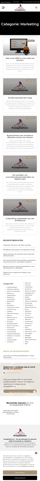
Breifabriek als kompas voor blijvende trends (19, 250)
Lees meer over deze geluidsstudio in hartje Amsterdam (18, 356)
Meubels (28, 299)
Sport (27, 309)
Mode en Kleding (31, 301)
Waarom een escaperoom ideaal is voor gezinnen (17, 273)
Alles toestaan (20, 472)
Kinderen (28, 289)
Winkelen (28, 329)
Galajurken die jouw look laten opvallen (17, 245)
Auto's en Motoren (13, 291)
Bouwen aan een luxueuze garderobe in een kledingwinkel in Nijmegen (18, 267)
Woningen (28, 333)
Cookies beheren (20, 478)
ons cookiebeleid (22, 466)
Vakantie (28, 319)
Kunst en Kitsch (30, 291)
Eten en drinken (13, 325)
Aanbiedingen (12, 287)
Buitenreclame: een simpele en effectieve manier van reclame (20, 136)
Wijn (26, 327)
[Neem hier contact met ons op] (34, 391)
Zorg (26, 341)
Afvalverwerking (13, 289)
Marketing (28, 295)
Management (29, 293)
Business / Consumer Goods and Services (13, 307)
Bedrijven (10, 301)
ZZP (26, 343)
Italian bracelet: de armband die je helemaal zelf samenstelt (18, 255)
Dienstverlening (13, 313)
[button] (36, 453)
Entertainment (12, 323)
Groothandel (11, 332)
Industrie (10, 342)
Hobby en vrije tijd (13, 336)
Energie (10, 321)
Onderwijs (28, 303)
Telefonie (28, 311)
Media (27, 297)
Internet (28, 283)
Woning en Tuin (30, 331)
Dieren (9, 315)
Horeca (9, 338)
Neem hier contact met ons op (19, 392)
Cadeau (9, 311)
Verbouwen (29, 321)
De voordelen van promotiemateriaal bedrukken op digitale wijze (20, 177)
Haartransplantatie (13, 334)
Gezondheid (11, 330)
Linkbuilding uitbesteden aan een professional (20, 219)
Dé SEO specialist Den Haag (20, 98)
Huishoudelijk (12, 340)
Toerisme (28, 313)
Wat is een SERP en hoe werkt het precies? (20, 59)
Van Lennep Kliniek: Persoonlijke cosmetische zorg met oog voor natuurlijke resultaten (19, 261)
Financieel (10, 327)
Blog (8, 303)
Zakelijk (27, 335)
